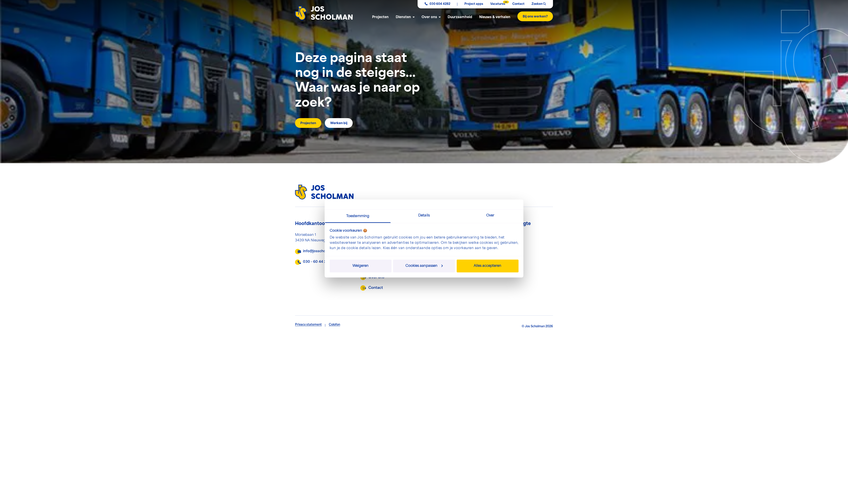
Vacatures (497, 3)
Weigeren (360, 265)
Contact (518, 4)
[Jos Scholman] (324, 13)
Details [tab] (424, 215)
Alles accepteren (487, 265)
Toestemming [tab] (357, 216)
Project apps (473, 4)
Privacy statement (308, 324)
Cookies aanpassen (421, 265)
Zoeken (537, 4)
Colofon (334, 324)
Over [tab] (490, 215)
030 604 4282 (439, 4)
